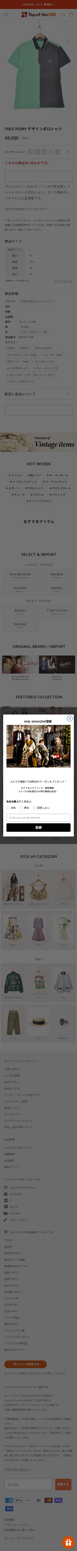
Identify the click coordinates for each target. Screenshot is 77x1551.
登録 (38, 827)
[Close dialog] (70, 718)
